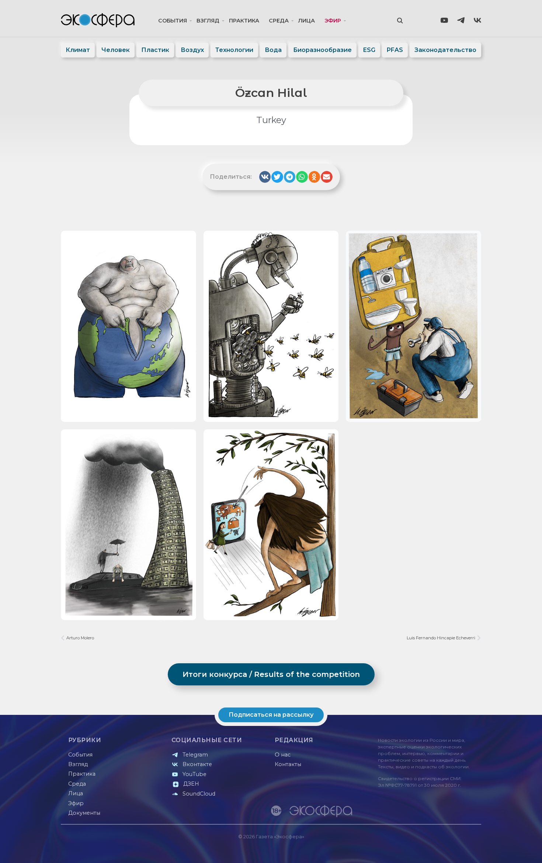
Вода (273, 49)
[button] (265, 177)
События (172, 20)
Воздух (192, 49)
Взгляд (208, 20)
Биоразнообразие (322, 49)
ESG (369, 49)
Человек (115, 49)
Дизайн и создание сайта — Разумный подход (435, 850)
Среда (279, 20)
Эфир (332, 20)
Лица (306, 20)
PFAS (395, 49)
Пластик (155, 49)
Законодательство (445, 49)
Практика (244, 20)
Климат (78, 49)
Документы (84, 813)
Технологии (234, 49)
